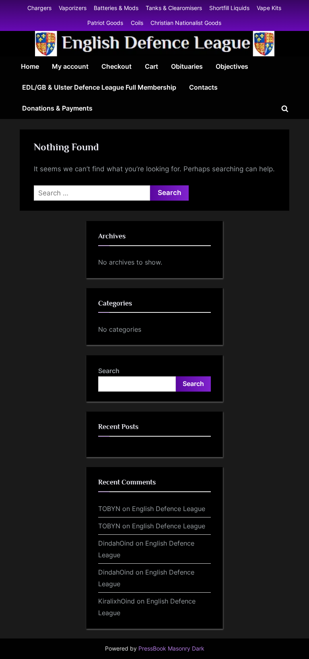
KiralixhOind (116, 601)
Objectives (232, 66)
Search (108, 371)
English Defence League (168, 509)
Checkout (116, 66)
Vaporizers (73, 7)
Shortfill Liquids (229, 7)
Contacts (203, 87)
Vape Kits (269, 7)
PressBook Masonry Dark (171, 648)
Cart (151, 66)
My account (70, 66)
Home (30, 66)
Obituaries (187, 66)
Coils (137, 22)
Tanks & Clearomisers (174, 7)
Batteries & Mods (116, 7)
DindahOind (116, 543)
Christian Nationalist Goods (185, 22)
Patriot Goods (105, 22)
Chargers (39, 7)
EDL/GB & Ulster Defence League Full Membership (99, 87)
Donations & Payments (57, 108)
